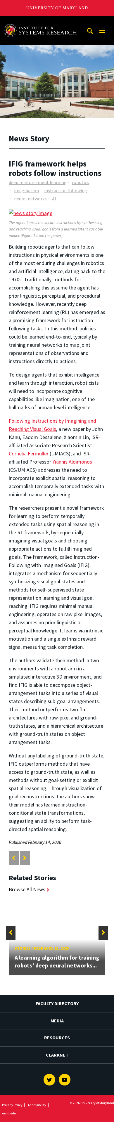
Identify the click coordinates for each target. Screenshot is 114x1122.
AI (54, 199)
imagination (26, 190)
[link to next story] (25, 858)
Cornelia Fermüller (29, 453)
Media (57, 1021)
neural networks (30, 199)
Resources (57, 1038)
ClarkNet (57, 1055)
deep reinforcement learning (38, 182)
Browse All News (27, 889)
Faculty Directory (57, 1003)
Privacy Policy (12, 1105)
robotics (80, 182)
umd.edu (9, 1113)
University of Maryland (57, 8)
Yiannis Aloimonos (72, 461)
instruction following (65, 190)
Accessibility (37, 1105)
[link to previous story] (13, 858)
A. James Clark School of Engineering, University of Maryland (42, 21)
